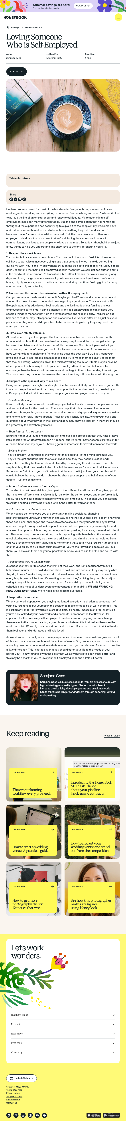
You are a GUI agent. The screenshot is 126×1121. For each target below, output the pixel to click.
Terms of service (14, 1090)
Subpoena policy (14, 1096)
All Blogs (15, 27)
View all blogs (112, 735)
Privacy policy (13, 1093)
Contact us (11, 1102)
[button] (118, 17)
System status (13, 1099)
